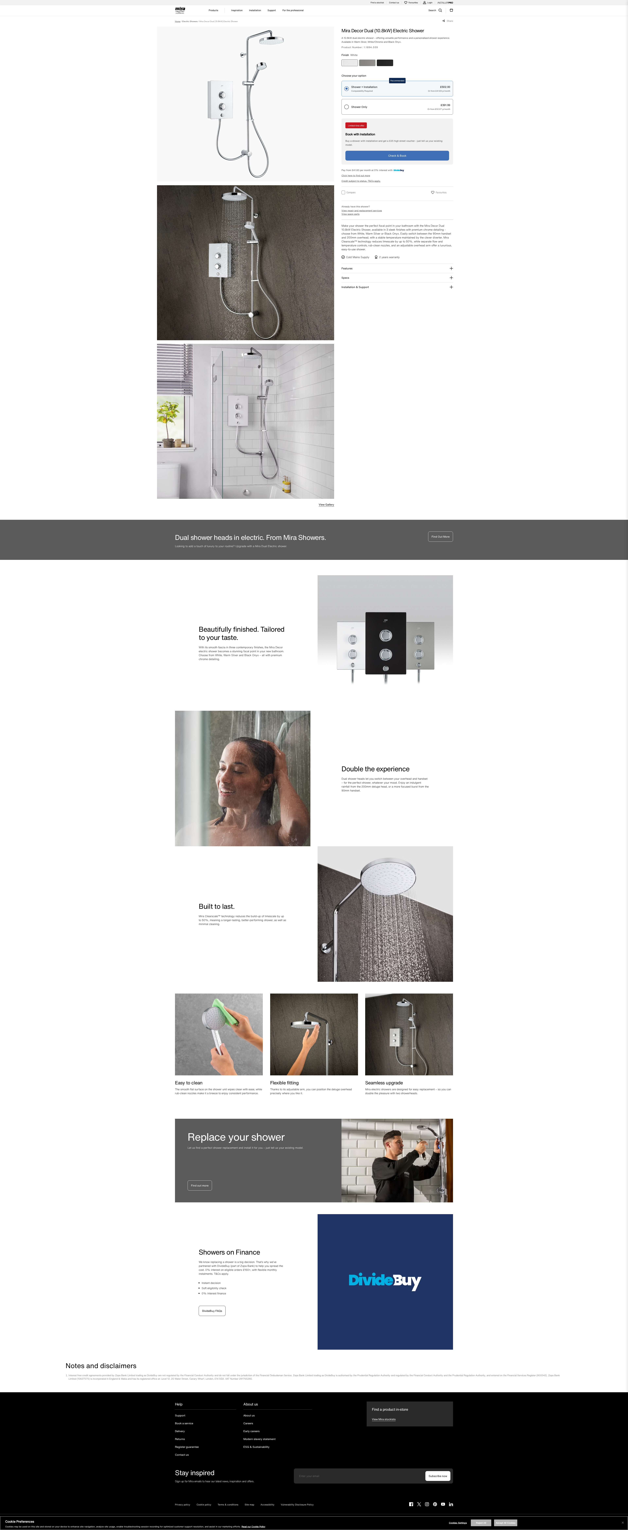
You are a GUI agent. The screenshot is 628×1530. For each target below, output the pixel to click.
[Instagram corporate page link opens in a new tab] (427, 1505)
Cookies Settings (458, 1522)
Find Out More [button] (441, 537)
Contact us (394, 2)
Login (429, 2)
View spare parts (350, 214)
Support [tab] (272, 10)
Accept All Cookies (505, 1522)
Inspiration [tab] (237, 10)
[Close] (622, 1522)
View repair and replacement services (361, 210)
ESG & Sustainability (256, 1447)
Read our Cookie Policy (253, 1526)
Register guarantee (187, 1447)
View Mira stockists (384, 1419)
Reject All (481, 1522)
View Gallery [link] (326, 505)
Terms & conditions (228, 1504)
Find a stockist (377, 2)
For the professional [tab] (293, 10)
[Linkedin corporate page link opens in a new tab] (451, 1505)
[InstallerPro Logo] (445, 2)
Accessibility (267, 1504)
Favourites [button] (441, 192)
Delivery (180, 1431)
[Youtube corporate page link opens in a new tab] (443, 1505)
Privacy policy (182, 1504)
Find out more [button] (200, 1185)
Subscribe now (438, 1476)
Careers (248, 1423)
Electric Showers (190, 21)
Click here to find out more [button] (355, 175)
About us (249, 1415)
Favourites (413, 2)
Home (177, 21)
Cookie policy (204, 1504)
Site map (249, 1504)
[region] (314, 1523)
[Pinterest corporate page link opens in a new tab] (435, 1505)
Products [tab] (213, 10)
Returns (180, 1439)
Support (180, 1415)
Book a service (184, 1423)
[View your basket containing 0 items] (451, 10)
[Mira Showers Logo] (180, 11)
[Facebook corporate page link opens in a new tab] (411, 1505)
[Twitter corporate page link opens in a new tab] (419, 1505)
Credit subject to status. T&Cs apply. (361, 181)
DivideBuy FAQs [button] (212, 1311)
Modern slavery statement (259, 1439)
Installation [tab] (255, 10)
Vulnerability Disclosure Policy (297, 1504)
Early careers (251, 1431)
